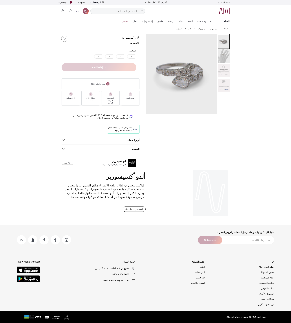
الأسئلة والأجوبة (198, 283)
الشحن (202, 266)
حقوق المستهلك (267, 272)
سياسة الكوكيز (267, 288)
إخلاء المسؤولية (267, 277)
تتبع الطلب (200, 277)
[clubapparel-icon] (86, 11)
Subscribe (210, 240)
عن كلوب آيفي (267, 299)
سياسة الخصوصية (266, 283)
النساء (227, 21)
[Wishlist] (64, 39)
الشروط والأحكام (266, 293)
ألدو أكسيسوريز (130, 37)
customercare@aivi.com (116, 280)
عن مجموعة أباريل (266, 304)
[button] (77, 11)
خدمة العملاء (225, 2)
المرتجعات (200, 272)
